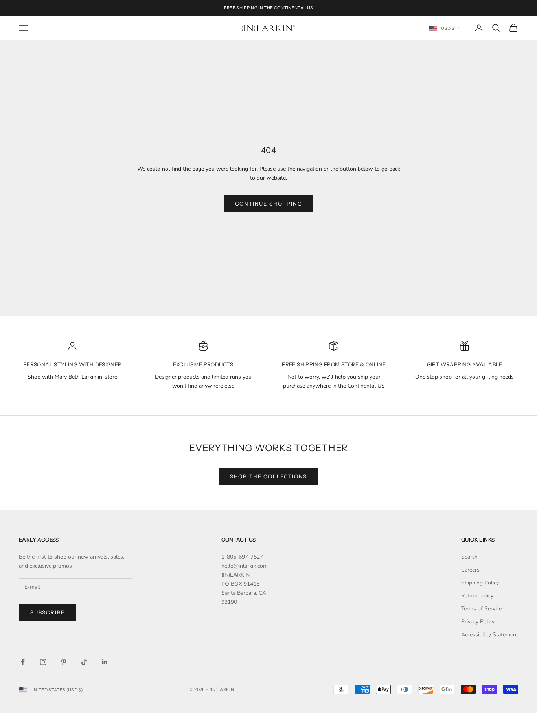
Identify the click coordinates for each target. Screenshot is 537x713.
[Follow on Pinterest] (64, 662)
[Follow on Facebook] (23, 662)
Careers (470, 569)
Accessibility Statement (489, 634)
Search (469, 556)
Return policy (477, 595)
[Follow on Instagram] (43, 662)
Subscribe (47, 612)
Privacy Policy (478, 621)
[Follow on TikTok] (84, 662)
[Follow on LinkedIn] (105, 662)
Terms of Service (481, 608)
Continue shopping (268, 203)
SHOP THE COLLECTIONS (268, 476)
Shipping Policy (480, 582)
